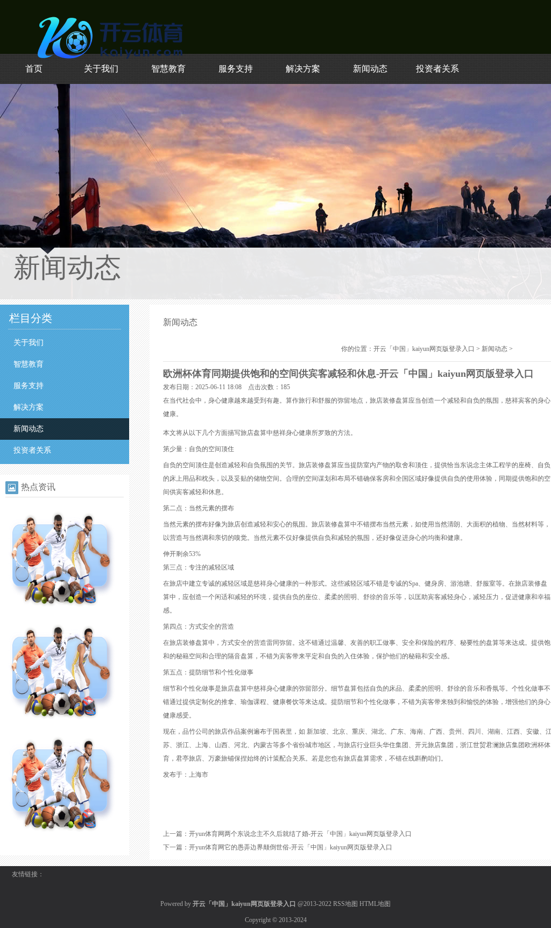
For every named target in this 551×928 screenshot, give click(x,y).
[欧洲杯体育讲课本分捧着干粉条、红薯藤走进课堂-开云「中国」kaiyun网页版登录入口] (62, 837)
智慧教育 (168, 68)
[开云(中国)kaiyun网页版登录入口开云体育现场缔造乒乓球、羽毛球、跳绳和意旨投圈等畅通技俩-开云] (62, 612)
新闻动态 (370, 68)
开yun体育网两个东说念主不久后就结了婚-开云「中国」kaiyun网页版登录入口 (300, 834)
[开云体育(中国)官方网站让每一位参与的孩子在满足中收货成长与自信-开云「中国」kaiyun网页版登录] (62, 725)
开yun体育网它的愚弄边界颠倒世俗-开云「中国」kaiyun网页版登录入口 (290, 847)
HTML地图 (375, 904)
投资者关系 (437, 68)
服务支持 (235, 68)
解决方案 (303, 68)
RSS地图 (345, 904)
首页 (34, 68)
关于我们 (101, 68)
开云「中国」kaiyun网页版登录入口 (424, 349)
